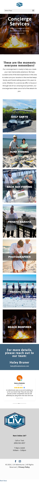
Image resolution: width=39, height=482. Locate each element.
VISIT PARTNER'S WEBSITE (19, 228)
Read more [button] (19, 398)
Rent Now (3, 481)
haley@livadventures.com (19, 366)
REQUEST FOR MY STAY (19, 126)
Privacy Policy (24, 467)
